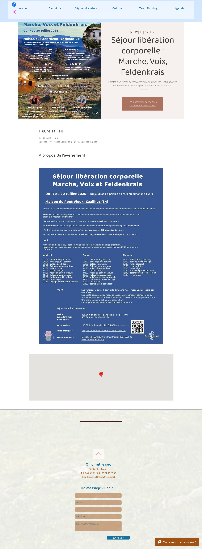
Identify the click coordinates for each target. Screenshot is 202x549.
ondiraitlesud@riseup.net (102, 477)
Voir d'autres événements (143, 105)
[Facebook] (14, 5)
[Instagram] (14, 12)
